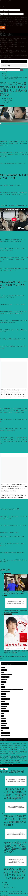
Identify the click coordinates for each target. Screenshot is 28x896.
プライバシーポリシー (10, 888)
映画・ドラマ (5, 711)
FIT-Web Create (17, 893)
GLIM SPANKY (5, 677)
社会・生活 (4, 706)
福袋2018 (3, 682)
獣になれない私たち (6, 674)
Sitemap (6, 884)
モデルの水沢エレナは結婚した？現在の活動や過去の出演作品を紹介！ (15, 847)
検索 (3, 27)
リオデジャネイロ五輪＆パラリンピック (12, 689)
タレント (3, 708)
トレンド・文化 (8, 614)
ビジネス (3, 721)
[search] (21, 70)
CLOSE (2, 6)
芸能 (5, 73)
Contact (6, 886)
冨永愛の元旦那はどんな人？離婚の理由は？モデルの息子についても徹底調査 (15, 874)
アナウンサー (5, 728)
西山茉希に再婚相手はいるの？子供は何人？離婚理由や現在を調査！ (15, 820)
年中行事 (3, 718)
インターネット (5, 733)
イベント (3, 694)
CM (9, 102)
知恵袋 (3, 667)
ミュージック (7, 573)
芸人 (2, 713)
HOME (5, 71)
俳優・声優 (4, 723)
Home (5, 882)
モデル (5, 75)
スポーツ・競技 (5, 699)
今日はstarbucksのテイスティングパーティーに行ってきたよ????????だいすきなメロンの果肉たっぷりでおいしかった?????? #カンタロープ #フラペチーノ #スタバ (14, 392)
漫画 (2, 716)
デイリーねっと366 (5, 1)
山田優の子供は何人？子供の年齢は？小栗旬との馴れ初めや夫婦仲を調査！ (15, 794)
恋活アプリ (4, 670)
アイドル (3, 696)
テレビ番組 (4, 679)
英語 (2, 672)
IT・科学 (3, 725)
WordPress (5, 895)
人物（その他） (5, 735)
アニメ (3, 701)
